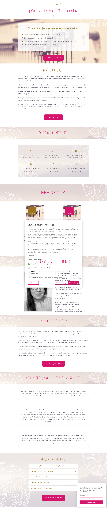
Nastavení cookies (84, 495)
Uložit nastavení (33, 283)
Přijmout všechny (91, 502)
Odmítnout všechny (92, 499)
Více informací (31, 255)
